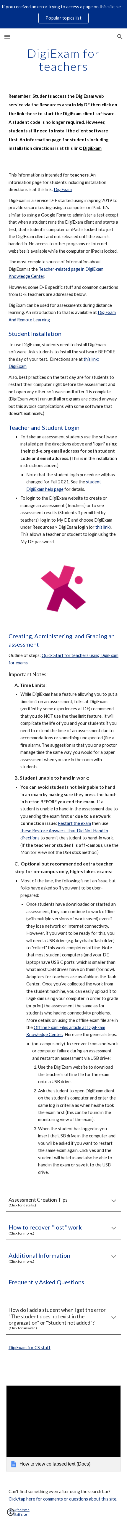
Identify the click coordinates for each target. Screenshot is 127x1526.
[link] (63, 1428)
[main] (63, 59)
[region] (63, 14)
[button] (7, 36)
